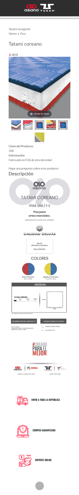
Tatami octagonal (19, 29)
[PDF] (10, 54)
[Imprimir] (13, 54)
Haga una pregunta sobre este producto (33, 168)
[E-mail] (16, 54)
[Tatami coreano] (16, 125)
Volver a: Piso (17, 33)
